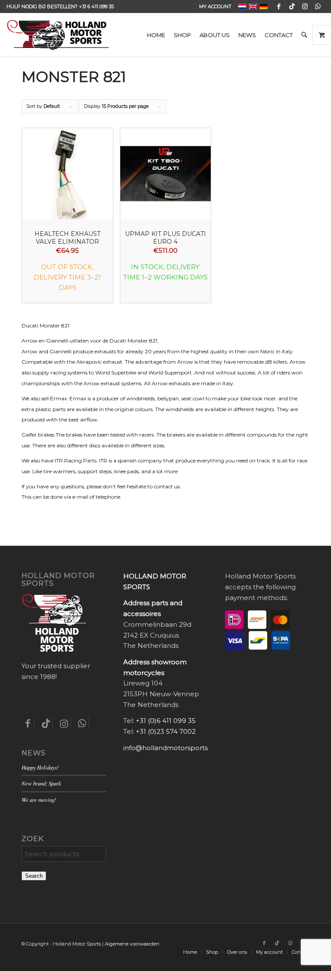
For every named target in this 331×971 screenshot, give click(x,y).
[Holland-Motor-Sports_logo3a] (57, 35)
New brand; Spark (41, 783)
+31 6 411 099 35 (96, 6)
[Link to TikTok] (292, 6)
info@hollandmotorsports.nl (169, 748)
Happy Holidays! (40, 767)
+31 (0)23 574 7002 (166, 731)
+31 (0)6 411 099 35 (166, 720)
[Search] (304, 35)
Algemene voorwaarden (132, 944)
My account (215, 6)
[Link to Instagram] (305, 6)
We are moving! (39, 799)
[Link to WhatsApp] (318, 6)
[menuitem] (213, 6)
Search (34, 876)
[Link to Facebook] (279, 6)
